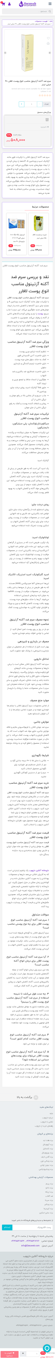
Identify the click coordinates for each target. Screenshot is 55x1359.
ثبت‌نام (7, 1227)
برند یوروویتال (47, 1153)
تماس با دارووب (46, 1122)
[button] (5, 4)
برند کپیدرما (48, 1208)
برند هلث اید (48, 1140)
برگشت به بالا (25, 1097)
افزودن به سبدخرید (9, 1354)
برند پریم (49, 1183)
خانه (51, 1113)
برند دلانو (49, 1188)
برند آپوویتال (48, 1144)
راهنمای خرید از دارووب (44, 1126)
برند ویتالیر (48, 1204)
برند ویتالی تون (47, 1161)
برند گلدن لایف (47, 1157)
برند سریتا (49, 1200)
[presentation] (49, 52)
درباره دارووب (47, 1117)
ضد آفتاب (49, 1196)
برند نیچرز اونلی (46, 1165)
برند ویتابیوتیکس (46, 1169)
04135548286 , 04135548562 (25, 1241)
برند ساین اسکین (46, 1213)
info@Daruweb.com (30, 1245)
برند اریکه (49, 1192)
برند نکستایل (48, 1148)
